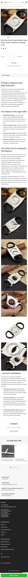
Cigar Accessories (9, 6)
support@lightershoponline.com (8, 506)
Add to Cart (14, 575)
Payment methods (5, 541)
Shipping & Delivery (5, 544)
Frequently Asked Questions (7, 549)
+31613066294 (4, 505)
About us (3, 524)
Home (2, 6)
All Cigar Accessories (19, 6)
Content (2, 534)
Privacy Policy (4, 527)
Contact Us (3, 532)
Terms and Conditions (6, 529)
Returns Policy (4, 547)
